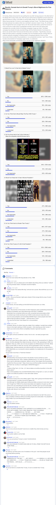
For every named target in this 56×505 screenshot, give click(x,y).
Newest (11, 272)
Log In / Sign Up (48, 2)
